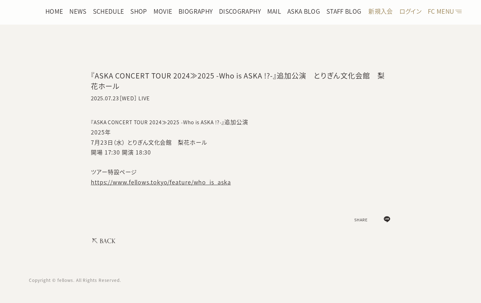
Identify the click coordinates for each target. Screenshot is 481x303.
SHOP (138, 11)
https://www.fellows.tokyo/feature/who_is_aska (161, 182)
